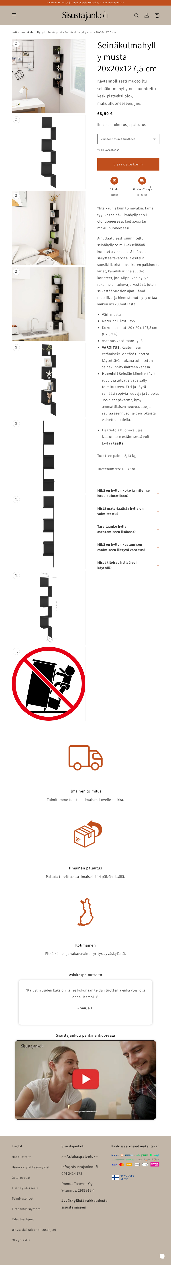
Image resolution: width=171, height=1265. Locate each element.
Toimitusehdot (23, 1198)
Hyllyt (41, 32)
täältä (118, 443)
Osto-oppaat (21, 1177)
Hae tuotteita (22, 1156)
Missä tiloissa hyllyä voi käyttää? (117, 565)
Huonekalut (27, 32)
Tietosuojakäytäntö (26, 1209)
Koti (14, 32)
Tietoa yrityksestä (25, 1188)
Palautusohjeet (23, 1219)
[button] (14, 15)
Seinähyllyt (54, 32)
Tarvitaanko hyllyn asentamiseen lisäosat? (116, 529)
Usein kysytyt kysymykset (31, 1167)
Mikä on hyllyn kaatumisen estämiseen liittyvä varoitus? (121, 547)
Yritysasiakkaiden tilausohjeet (34, 1229)
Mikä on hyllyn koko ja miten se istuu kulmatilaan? (123, 493)
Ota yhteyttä (21, 1240)
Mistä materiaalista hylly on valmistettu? (120, 511)
